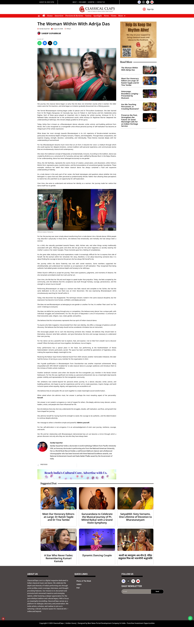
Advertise (91, 2)
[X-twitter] (147, 2)
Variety (88, 16)
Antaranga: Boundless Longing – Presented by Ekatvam (130, 94)
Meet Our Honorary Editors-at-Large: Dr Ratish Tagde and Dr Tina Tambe (130, 81)
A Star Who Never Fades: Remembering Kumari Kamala (58, 558)
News (106, 16)
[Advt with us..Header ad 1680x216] (76, 479)
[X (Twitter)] (50, 43)
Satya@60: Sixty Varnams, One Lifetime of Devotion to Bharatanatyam (135, 516)
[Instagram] (143, 2)
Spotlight (97, 16)
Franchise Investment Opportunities (141, 623)
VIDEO (78, 584)
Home (50, 16)
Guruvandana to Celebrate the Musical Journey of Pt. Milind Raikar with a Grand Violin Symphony (97, 518)
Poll (77, 588)
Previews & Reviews (74, 16)
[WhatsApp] (39, 43)
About (75, 2)
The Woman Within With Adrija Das (129, 68)
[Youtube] (152, 2)
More (120, 16)
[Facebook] (139, 2)
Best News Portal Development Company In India (107, 623)
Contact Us (101, 2)
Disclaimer (82, 2)
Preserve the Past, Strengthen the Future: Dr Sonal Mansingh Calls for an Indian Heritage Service (129, 120)
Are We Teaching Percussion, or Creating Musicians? (130, 106)
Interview (59, 16)
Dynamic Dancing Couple (97, 555)
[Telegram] (55, 43)
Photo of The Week (83, 581)
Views (113, 16)
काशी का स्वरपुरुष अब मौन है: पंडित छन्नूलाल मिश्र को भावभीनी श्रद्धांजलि (135, 557)
